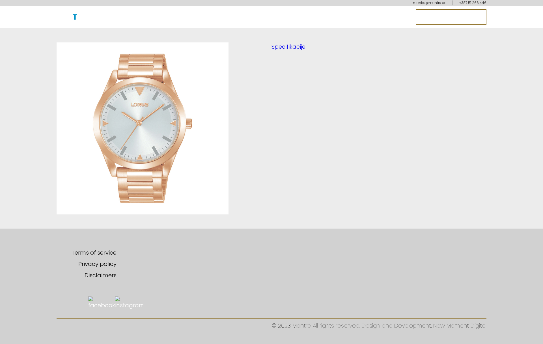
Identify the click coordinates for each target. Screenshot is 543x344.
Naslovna (270, 17)
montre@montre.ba (430, 2)
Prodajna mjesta (446, 17)
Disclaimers (101, 275)
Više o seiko (373, 17)
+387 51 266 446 (472, 2)
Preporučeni (306, 17)
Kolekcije (340, 17)
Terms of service (94, 253)
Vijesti (402, 17)
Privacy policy (97, 264)
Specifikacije (288, 47)
